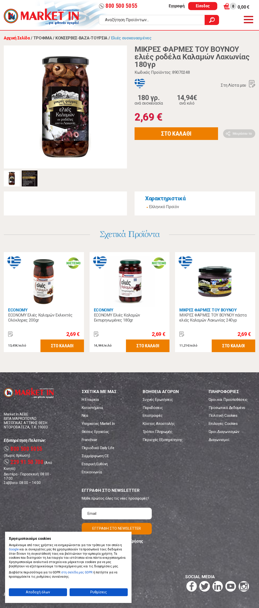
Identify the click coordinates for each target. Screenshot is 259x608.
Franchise (89, 439)
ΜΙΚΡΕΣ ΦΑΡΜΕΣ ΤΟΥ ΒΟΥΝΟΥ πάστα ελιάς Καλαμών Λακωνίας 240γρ (212, 318)
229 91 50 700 (24, 462)
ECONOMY (18, 310)
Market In (41, 17)
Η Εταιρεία (90, 399)
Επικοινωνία (92, 472)
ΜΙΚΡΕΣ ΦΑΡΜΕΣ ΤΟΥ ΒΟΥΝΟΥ (207, 310)
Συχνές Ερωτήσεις (158, 399)
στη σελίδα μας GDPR (77, 572)
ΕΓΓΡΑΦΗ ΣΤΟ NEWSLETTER (116, 528)
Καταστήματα (92, 407)
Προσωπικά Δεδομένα (227, 407)
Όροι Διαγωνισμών (224, 431)
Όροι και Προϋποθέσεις (228, 399)
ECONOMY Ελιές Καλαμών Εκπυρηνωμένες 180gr (117, 318)
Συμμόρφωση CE (95, 456)
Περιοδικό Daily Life (98, 448)
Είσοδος (203, 6)
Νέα (85, 415)
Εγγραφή (176, 6)
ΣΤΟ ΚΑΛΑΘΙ (176, 133)
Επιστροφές (153, 415)
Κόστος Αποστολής (159, 423)
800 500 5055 (118, 6)
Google (14, 549)
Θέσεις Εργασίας (95, 431)
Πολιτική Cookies (223, 415)
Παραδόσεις (153, 407)
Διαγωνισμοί (219, 439)
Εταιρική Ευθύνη (95, 464)
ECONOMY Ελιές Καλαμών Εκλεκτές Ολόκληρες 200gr (40, 318)
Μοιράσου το (242, 133)
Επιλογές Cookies (223, 423)
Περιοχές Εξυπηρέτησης (163, 439)
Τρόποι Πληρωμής (157, 431)
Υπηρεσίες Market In (98, 423)
